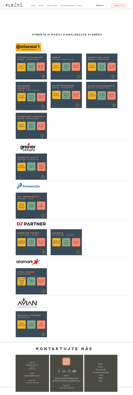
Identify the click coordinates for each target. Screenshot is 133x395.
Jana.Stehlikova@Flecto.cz (66, 378)
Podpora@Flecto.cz (32, 375)
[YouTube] (74, 371)
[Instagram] (69, 371)
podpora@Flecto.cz (28, 393)
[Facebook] (59, 371)
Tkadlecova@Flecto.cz (70, 380)
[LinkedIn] (64, 371)
